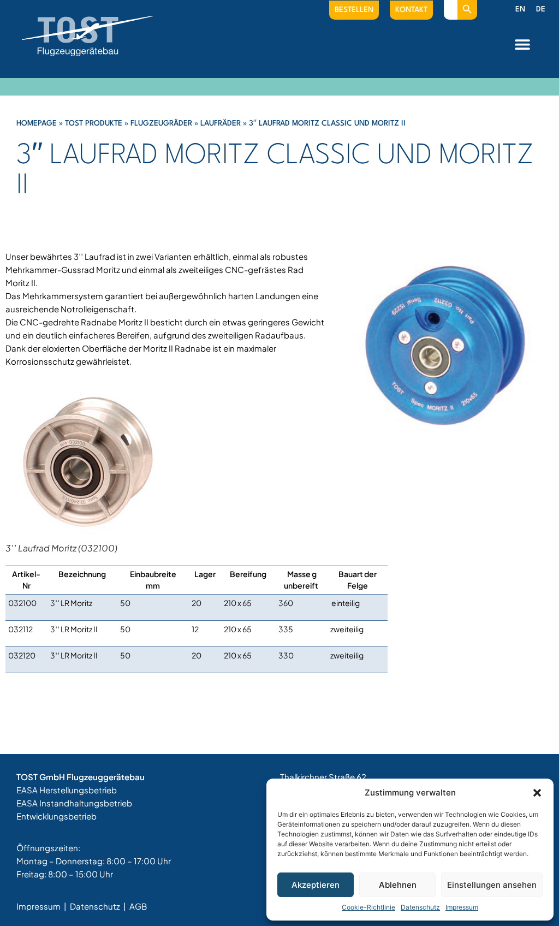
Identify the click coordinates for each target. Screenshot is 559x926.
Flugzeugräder (161, 123)
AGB (138, 906)
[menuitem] (520, 10)
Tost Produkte (93, 123)
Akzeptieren (316, 885)
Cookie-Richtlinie (368, 907)
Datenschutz (420, 907)
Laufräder (220, 123)
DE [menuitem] (540, 9)
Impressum (461, 907)
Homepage (36, 123)
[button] (537, 792)
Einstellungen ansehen (492, 885)
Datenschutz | (99, 906)
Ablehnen (398, 885)
